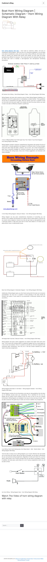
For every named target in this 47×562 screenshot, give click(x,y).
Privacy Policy (30, 558)
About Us (18, 558)
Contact (27, 560)
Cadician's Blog (7, 3)
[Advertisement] (23, 40)
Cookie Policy (23, 558)
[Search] (22, 525)
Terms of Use (37, 558)
